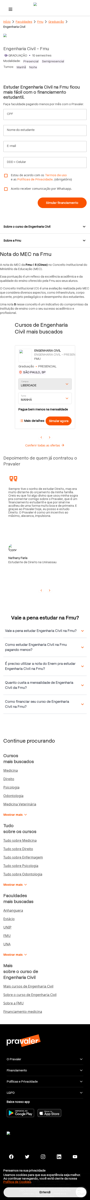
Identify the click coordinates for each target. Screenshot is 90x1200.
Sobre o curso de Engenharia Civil (30, 994)
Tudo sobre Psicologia (20, 865)
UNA (6, 944)
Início (7, 21)
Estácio (9, 918)
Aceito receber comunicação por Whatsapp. (41, 189)
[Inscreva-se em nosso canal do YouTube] (75, 1156)
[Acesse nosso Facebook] (11, 1156)
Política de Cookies (17, 1182)
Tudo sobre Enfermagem (23, 857)
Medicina (10, 770)
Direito (8, 779)
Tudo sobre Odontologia (22, 874)
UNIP (7, 927)
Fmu (40, 21)
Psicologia (11, 787)
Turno (23, 395)
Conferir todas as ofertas (42, 445)
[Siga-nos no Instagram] (43, 1156)
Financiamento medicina (22, 1011)
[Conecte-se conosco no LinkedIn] (59, 1156)
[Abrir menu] (10, 9)
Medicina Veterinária (19, 804)
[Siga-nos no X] (27, 1156)
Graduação (56, 21)
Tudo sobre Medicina (20, 840)
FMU (7, 935)
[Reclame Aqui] (23, 1132)
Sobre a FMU (13, 1003)
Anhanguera (13, 910)
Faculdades (24, 21)
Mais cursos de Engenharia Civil (28, 986)
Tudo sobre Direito (18, 849)
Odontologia (13, 795)
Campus (25, 381)
